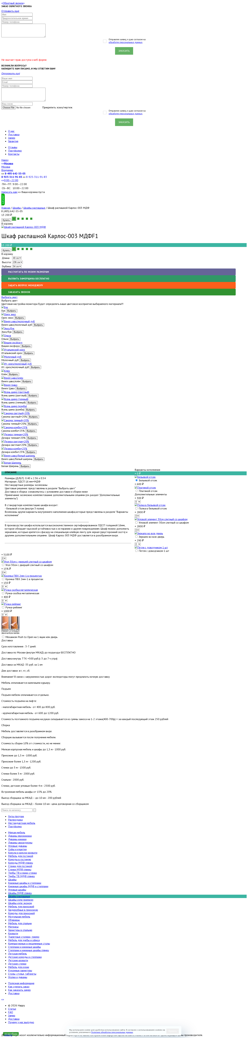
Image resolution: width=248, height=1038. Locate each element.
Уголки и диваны (17, 977)
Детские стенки (17, 963)
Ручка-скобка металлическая (22, 593)
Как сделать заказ (18, 986)
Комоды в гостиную (19, 859)
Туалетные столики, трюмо (23, 936)
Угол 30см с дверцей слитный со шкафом (29, 565)
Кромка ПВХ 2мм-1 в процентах (24, 579)
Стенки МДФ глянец (19, 869)
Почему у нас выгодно (21, 1022)
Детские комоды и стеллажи (25, 957)
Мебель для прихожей (21, 906)
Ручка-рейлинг (13, 607)
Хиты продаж (16, 816)
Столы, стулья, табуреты (22, 973)
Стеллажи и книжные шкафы (24, 946)
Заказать (124, 51)
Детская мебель (17, 953)
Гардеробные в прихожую (23, 909)
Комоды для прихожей (21, 913)
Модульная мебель (19, 916)
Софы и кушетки (17, 849)
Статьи (12, 1008)
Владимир (7, 170)
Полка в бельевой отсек (152, 508)
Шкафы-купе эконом (20, 903)
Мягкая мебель (16, 832)
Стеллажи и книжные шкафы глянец (28, 950)
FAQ (10, 1012)
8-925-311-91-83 (11, 176)
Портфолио (15, 150)
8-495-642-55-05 (15, 173)
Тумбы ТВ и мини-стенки (22, 872)
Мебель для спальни (20, 923)
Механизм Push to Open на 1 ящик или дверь (31, 637)
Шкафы (16, 207)
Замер (11, 137)
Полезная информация (21, 983)
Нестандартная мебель (21, 823)
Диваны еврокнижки (20, 835)
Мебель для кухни (18, 967)
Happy (4, 160)
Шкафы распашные (34, 207)
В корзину (7, 254)
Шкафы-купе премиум (20, 899)
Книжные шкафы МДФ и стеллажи (28, 886)
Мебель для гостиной (20, 856)
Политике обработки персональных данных (112, 1032)
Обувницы (14, 920)
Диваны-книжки (17, 839)
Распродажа (15, 819)
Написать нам (9, 192)
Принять (172, 1031)
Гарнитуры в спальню (20, 930)
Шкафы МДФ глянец (20, 893)
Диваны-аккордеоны (20, 842)
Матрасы (13, 926)
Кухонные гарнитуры (20, 970)
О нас (11, 131)
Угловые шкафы (17, 889)
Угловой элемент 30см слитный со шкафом (163, 522)
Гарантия (13, 141)
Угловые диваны (17, 846)
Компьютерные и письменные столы (29, 943)
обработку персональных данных (125, 42)
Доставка (13, 134)
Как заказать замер (19, 990)
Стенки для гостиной (20, 866)
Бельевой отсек (147, 480)
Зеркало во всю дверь (151, 536)
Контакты (13, 154)
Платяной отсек (147, 491)
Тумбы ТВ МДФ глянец (21, 876)
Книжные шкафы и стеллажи (24, 883)
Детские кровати (18, 960)
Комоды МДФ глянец (20, 862)
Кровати (13, 933)
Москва (5, 166)
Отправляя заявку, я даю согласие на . (127, 41)
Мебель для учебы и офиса (24, 940)
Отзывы (12, 147)
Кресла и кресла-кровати (22, 852)
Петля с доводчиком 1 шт (153, 550)
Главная (5, 207)
